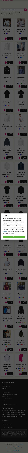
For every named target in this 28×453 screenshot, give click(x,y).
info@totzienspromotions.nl (11, 394)
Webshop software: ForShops (14, 451)
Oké (14, 236)
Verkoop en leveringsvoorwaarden (14, 448)
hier (20, 225)
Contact (21, 444)
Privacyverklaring (14, 446)
